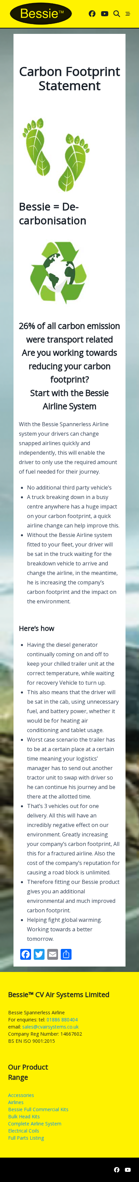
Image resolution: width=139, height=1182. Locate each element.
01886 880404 (62, 1019)
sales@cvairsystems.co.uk (50, 1026)
